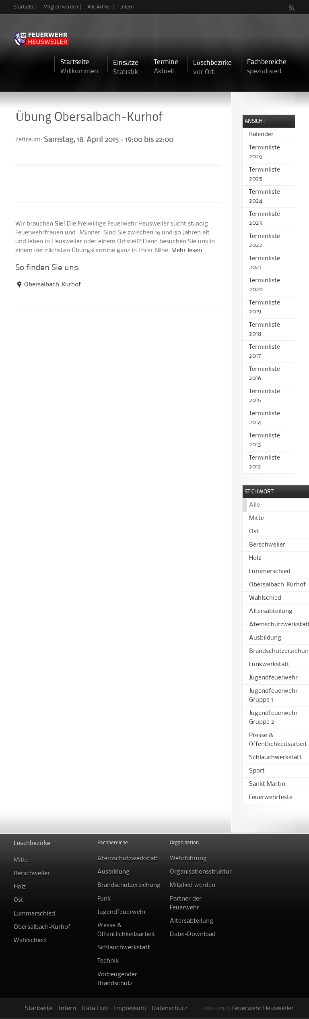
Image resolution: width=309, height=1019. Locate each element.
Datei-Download (193, 934)
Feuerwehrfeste (271, 797)
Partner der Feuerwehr (186, 903)
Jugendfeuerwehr (273, 678)
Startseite (24, 7)
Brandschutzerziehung (129, 885)
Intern (127, 7)
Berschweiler (267, 545)
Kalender (261, 134)
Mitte (256, 518)
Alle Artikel (99, 7)
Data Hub (95, 1008)
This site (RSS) (292, 7)
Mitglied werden (60, 7)
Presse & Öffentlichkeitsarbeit (126, 930)
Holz (255, 558)
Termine (166, 67)
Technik (108, 961)
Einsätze (125, 67)
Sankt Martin (267, 784)
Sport (257, 771)
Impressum (129, 1008)
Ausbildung (265, 638)
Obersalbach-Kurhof (52, 285)
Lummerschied (269, 571)
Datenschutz (169, 1008)
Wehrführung (188, 859)
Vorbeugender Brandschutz (117, 979)
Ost (254, 531)
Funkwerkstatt (269, 664)
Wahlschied (265, 598)
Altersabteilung (271, 611)
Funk (104, 899)
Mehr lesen (186, 250)
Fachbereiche (266, 67)
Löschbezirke (212, 67)
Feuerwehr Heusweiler (263, 1008)
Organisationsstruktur (201, 872)
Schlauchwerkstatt (275, 757)
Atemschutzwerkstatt (128, 859)
